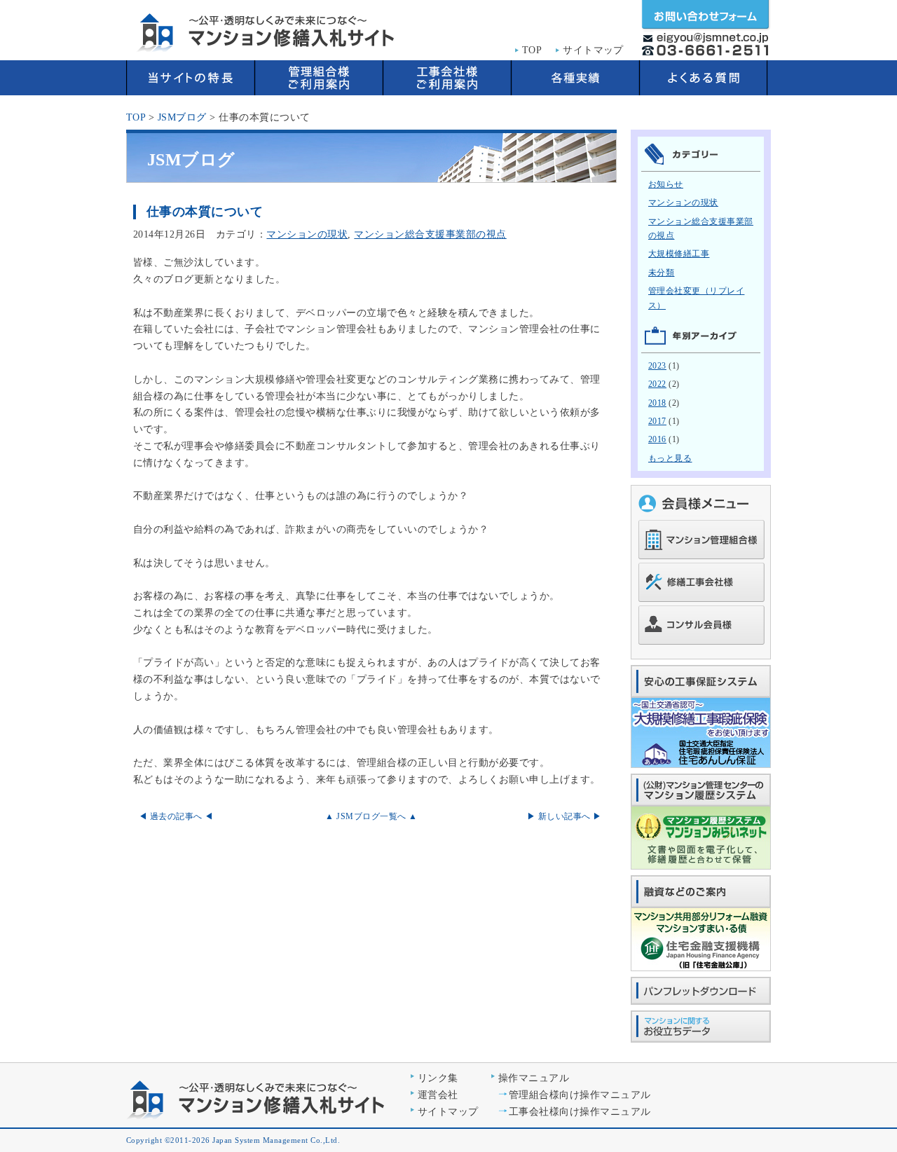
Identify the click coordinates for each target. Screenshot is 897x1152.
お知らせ (665, 184)
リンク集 (438, 1078)
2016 (657, 439)
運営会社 (438, 1095)
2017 (657, 421)
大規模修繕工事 (678, 254)
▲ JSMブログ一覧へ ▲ (371, 816)
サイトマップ (593, 50)
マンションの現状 (307, 234)
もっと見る (670, 458)
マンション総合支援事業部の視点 (430, 234)
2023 (657, 366)
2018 (657, 403)
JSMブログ (182, 117)
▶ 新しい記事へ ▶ (564, 816)
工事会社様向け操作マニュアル (580, 1111)
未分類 (661, 272)
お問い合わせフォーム (706, 16)
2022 (657, 384)
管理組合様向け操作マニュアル (580, 1095)
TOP (532, 50)
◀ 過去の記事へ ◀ (176, 816)
